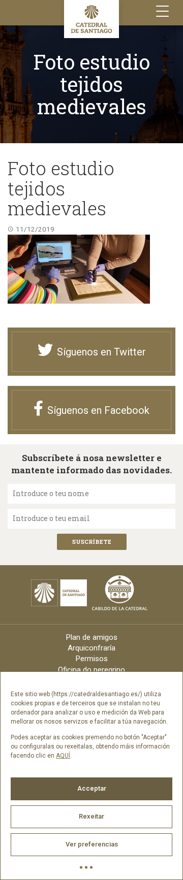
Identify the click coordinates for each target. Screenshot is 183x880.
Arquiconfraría (91, 648)
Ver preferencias (92, 844)
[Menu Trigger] (162, 11)
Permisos (92, 658)
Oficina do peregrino (91, 669)
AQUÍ (63, 755)
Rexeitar (91, 816)
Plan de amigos (91, 637)
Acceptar (91, 788)
